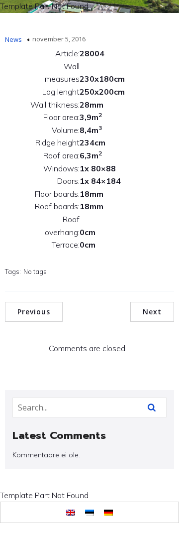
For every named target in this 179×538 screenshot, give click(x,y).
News (13, 39)
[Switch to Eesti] (89, 512)
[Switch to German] (108, 512)
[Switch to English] (70, 512)
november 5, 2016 (59, 38)
